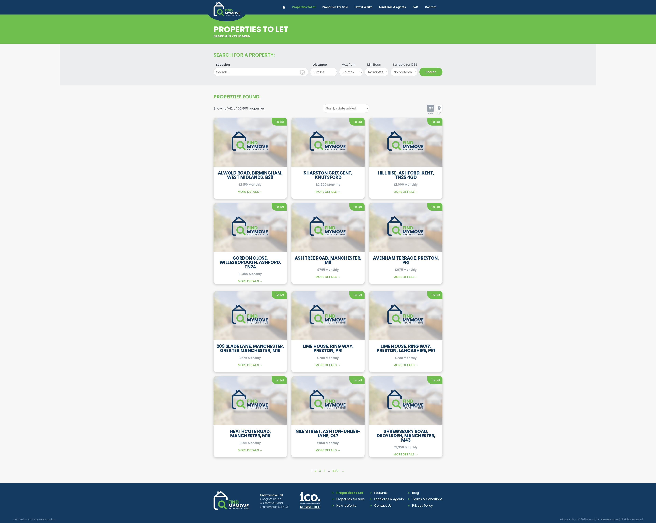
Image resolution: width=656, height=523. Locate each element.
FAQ (415, 7)
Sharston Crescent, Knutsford (328, 175)
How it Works (363, 7)
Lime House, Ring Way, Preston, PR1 (328, 348)
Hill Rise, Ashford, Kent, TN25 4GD (406, 175)
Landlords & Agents (392, 7)
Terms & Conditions (427, 499)
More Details (248, 192)
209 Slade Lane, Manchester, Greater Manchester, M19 (250, 348)
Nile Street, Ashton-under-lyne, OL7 (328, 433)
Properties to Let (349, 493)
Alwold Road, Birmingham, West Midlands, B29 (250, 175)
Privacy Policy (422, 505)
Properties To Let (304, 7)
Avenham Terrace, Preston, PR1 (406, 260)
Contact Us (383, 505)
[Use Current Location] (302, 72)
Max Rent (349, 64)
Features (381, 493)
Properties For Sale (335, 7)
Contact (430, 7)
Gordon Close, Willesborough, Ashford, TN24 (250, 262)
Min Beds (374, 64)
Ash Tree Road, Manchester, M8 (328, 260)
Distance (320, 64)
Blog (415, 493)
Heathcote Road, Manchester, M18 (250, 433)
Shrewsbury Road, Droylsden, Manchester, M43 (406, 435)
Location (223, 64)
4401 (335, 471)
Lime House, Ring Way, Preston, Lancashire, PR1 (406, 348)
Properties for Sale (350, 499)
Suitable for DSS (405, 64)
